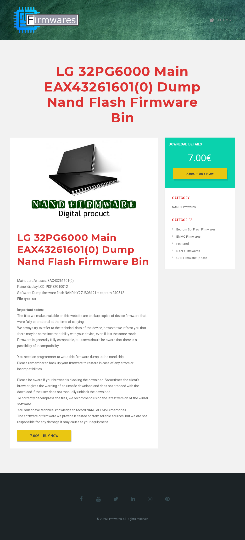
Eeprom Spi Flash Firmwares (196, 229)
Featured (182, 244)
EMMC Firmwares (188, 236)
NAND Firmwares (184, 207)
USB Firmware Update (191, 258)
